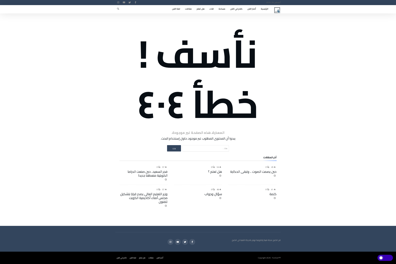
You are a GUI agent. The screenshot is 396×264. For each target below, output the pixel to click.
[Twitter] (129, 2)
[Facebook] (135, 2)
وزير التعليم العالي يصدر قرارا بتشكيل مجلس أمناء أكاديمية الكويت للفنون (144, 198)
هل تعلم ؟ (215, 172)
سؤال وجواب (213, 194)
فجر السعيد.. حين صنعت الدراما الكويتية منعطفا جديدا (148, 173)
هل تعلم (142, 258)
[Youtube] (123, 2)
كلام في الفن (122, 258)
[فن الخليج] (277, 6)
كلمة (272, 194)
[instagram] (118, 2)
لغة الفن (133, 258)
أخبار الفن (160, 258)
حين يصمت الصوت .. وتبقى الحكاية (253, 172)
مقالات (151, 258)
